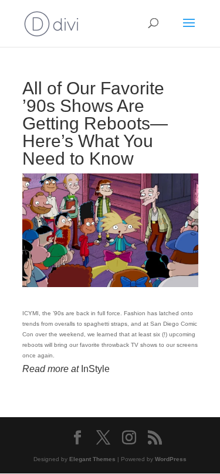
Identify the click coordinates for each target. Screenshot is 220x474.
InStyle (95, 369)
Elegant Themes (92, 459)
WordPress (171, 459)
